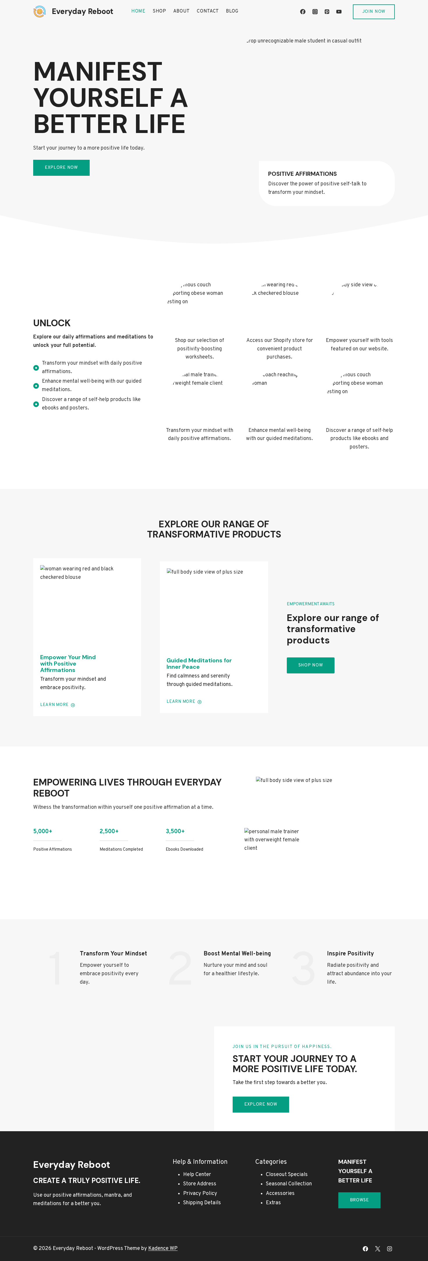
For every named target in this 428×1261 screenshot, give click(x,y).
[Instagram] (315, 11)
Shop (159, 11)
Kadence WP (163, 1248)
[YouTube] (339, 11)
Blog (232, 11)
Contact (208, 11)
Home (138, 11)
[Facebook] (303, 11)
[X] (377, 1249)
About (181, 11)
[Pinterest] (327, 11)
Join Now (373, 12)
